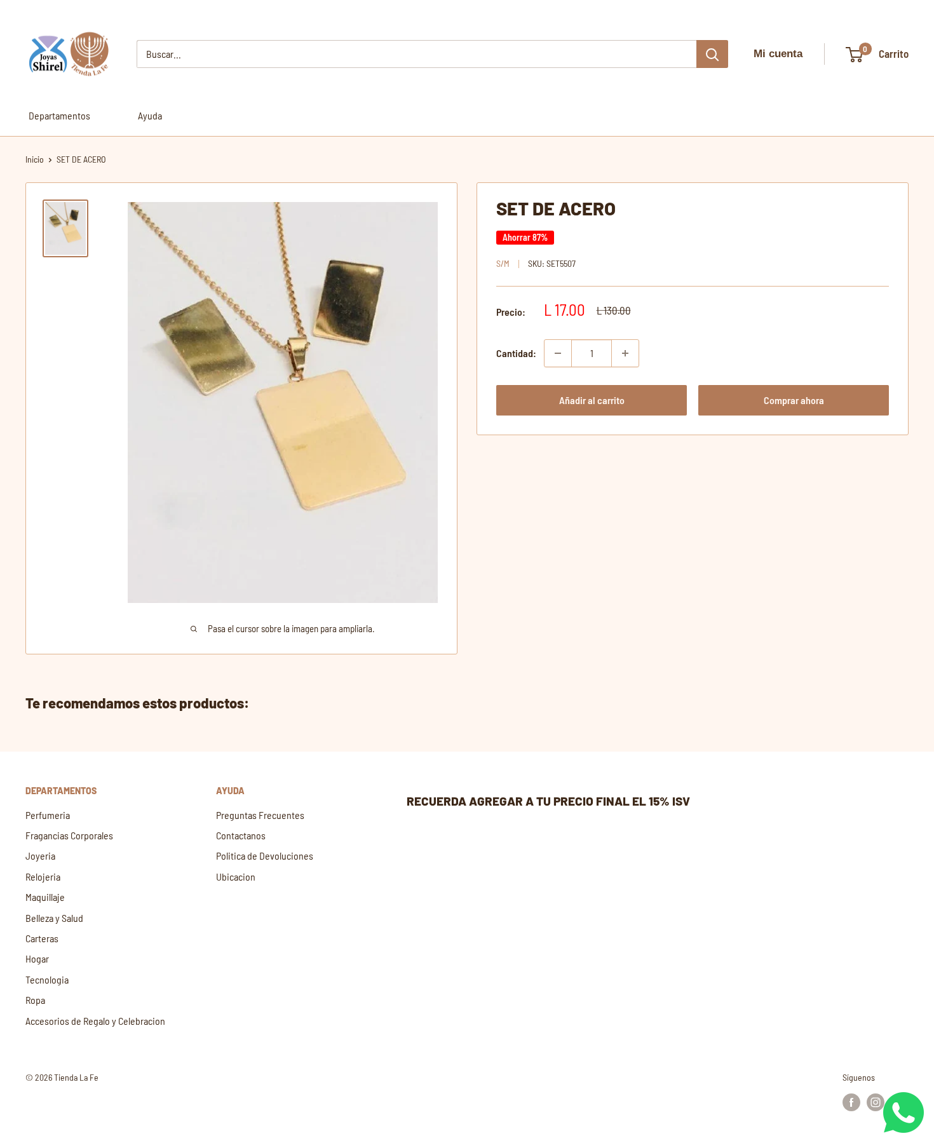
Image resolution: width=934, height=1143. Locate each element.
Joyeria (40, 855)
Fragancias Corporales (69, 835)
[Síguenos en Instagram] (875, 1102)
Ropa (35, 1000)
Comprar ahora (794, 400)
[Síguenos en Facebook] (851, 1102)
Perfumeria (47, 815)
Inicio (34, 159)
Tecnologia (47, 979)
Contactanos (241, 835)
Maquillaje (45, 897)
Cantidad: (516, 353)
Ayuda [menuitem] (150, 115)
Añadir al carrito (592, 400)
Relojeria (42, 876)
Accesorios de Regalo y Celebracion (95, 1021)
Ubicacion (235, 876)
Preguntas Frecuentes (260, 815)
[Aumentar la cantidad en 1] (625, 353)
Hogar (37, 958)
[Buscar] (712, 54)
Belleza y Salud (54, 918)
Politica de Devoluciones (264, 855)
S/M (503, 263)
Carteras (41, 938)
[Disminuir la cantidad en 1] (558, 353)
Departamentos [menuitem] (59, 115)
